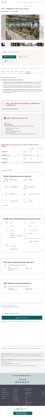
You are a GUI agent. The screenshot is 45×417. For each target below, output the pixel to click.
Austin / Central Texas (28, 353)
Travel (37, 2)
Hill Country (6, 355)
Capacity (22, 71)
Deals (12, 71)
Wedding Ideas (5, 392)
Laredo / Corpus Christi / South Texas (20, 355)
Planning (26, 2)
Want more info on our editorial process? (10, 307)
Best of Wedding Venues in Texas (20, 359)
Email (3, 71)
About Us (26, 6)
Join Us (31, 6)
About (7, 71)
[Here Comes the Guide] (3, 2)
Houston (10, 355)
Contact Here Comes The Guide (28, 404)
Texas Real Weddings (16, 363)
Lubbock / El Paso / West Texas (33, 355)
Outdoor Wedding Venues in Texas (26, 356)
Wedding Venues (19, 2)
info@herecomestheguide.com (31, 365)
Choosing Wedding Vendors (15, 390)
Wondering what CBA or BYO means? (9, 305)
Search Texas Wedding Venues (18, 353)
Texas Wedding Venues (14, 348)
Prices (16, 71)
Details (28, 71)
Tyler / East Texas (8, 356)
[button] (2, 27)
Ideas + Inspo (32, 2)
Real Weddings (5, 394)
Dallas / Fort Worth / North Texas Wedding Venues (31, 348)
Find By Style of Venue (16, 356)
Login (26, 400)
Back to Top (43, 391)
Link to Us (27, 396)
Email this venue (22, 318)
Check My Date (21, 413)
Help (26, 398)
